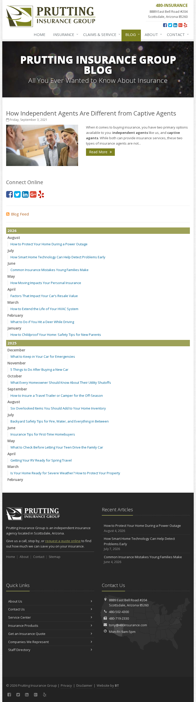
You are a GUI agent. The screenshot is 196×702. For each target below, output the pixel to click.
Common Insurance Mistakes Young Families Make (49, 269)
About (152, 34)
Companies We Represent (28, 642)
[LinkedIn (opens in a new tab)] (175, 25)
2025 (12, 343)
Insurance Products (23, 625)
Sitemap (54, 557)
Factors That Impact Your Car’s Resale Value (44, 295)
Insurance (64, 34)
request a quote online (63, 541)
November (16, 363)
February (15, 315)
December (16, 350)
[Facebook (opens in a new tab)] (165, 25)
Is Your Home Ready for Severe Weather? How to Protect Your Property (65, 473)
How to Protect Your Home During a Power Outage (49, 244)
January (14, 328)
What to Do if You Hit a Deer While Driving (42, 322)
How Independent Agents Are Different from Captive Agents (91, 113)
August (13, 237)
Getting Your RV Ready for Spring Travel (41, 460)
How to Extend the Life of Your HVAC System (44, 309)
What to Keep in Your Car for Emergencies (42, 356)
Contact (176, 34)
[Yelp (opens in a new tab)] (185, 25)
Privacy (66, 685)
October (14, 376)
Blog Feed (20, 213)
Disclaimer (84, 685)
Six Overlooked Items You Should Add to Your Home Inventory (58, 408)
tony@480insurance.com (128, 625)
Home (39, 34)
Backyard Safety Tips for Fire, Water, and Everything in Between (59, 421)
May (11, 276)
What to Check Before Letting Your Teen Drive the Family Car (56, 447)
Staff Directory (19, 649)
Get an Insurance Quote (26, 633)
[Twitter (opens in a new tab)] (170, 25)
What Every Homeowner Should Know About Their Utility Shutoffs (60, 382)
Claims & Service (100, 34)
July (10, 250)
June (11, 263)
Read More (98, 151)
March (13, 302)
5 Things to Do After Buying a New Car (39, 369)
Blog (131, 34)
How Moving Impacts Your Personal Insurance (45, 282)
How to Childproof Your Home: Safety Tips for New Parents (55, 334)
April (11, 289)
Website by (108, 685)
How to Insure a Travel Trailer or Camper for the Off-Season (56, 395)
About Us (15, 601)
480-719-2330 (119, 618)
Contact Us (16, 609)
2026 (12, 230)
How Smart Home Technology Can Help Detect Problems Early (57, 257)
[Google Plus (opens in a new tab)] (180, 25)
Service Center (19, 617)
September (17, 389)
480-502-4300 (119, 611)
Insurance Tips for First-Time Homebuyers (42, 434)
